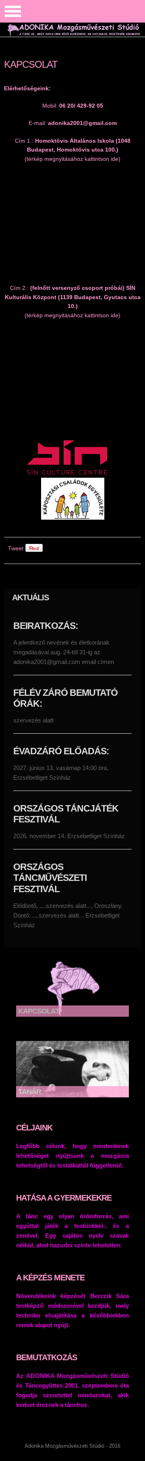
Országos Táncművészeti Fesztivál (50, 878)
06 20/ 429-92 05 (81, 105)
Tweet (15, 548)
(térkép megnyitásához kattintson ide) (72, 159)
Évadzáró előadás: (61, 751)
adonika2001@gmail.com (82, 123)
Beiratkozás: (45, 625)
